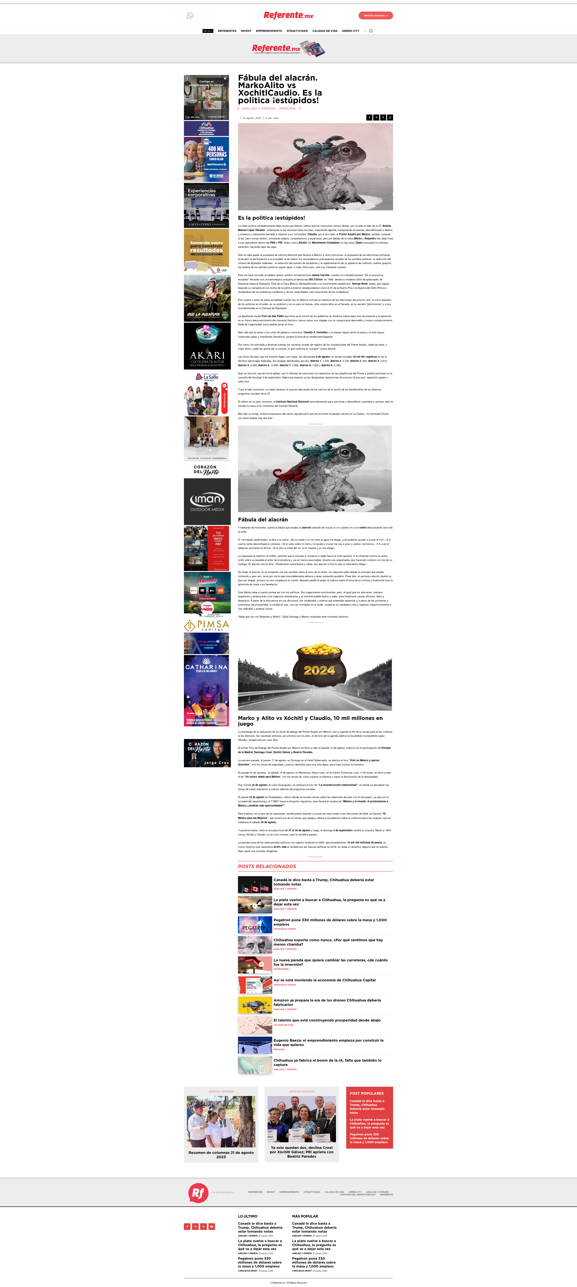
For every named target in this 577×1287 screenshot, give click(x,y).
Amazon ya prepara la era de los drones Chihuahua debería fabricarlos (327, 1002)
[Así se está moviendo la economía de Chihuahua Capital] (255, 985)
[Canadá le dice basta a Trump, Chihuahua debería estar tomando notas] (255, 884)
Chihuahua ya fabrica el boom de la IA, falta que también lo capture (328, 1062)
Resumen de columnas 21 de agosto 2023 (221, 1154)
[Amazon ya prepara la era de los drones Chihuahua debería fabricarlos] (255, 1005)
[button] (370, 30)
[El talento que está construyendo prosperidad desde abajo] (255, 1025)
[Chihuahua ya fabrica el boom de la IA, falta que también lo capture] (255, 1065)
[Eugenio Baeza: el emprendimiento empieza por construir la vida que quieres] (255, 1045)
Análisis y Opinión (258, 108)
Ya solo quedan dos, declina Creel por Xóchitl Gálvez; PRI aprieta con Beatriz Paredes (302, 1151)
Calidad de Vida (283, 1025)
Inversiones (281, 969)
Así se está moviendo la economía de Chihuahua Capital (325, 980)
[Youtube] (211, 1226)
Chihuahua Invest (285, 929)
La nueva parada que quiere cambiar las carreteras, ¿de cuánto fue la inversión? (331, 962)
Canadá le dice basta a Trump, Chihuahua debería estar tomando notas (324, 882)
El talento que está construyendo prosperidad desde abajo (327, 1020)
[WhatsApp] (390, 118)
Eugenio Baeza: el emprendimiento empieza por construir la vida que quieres (328, 1042)
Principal (287, 108)
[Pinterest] (383, 118)
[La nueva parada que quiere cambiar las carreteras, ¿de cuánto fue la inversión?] (255, 965)
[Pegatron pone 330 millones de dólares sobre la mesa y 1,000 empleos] (255, 924)
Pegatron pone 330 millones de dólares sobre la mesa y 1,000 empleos (330, 922)
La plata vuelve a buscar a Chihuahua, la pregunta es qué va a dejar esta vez (329, 902)
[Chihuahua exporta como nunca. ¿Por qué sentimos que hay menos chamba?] (255, 944)
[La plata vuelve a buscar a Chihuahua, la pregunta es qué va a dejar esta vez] (255, 904)
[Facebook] (369, 118)
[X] (376, 118)
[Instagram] (195, 1226)
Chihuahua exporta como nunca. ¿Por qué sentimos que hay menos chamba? (328, 942)
